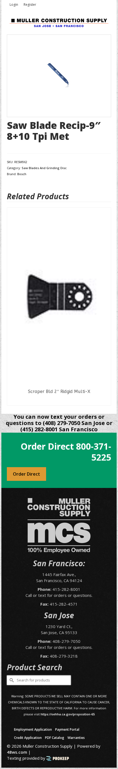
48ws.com (17, 752)
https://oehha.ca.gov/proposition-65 (68, 714)
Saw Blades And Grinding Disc (44, 168)
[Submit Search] (11, 680)
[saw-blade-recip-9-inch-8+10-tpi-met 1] (59, 75)
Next (106, 306)
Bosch (21, 174)
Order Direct (26, 474)
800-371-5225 (93, 451)
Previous (11, 306)
